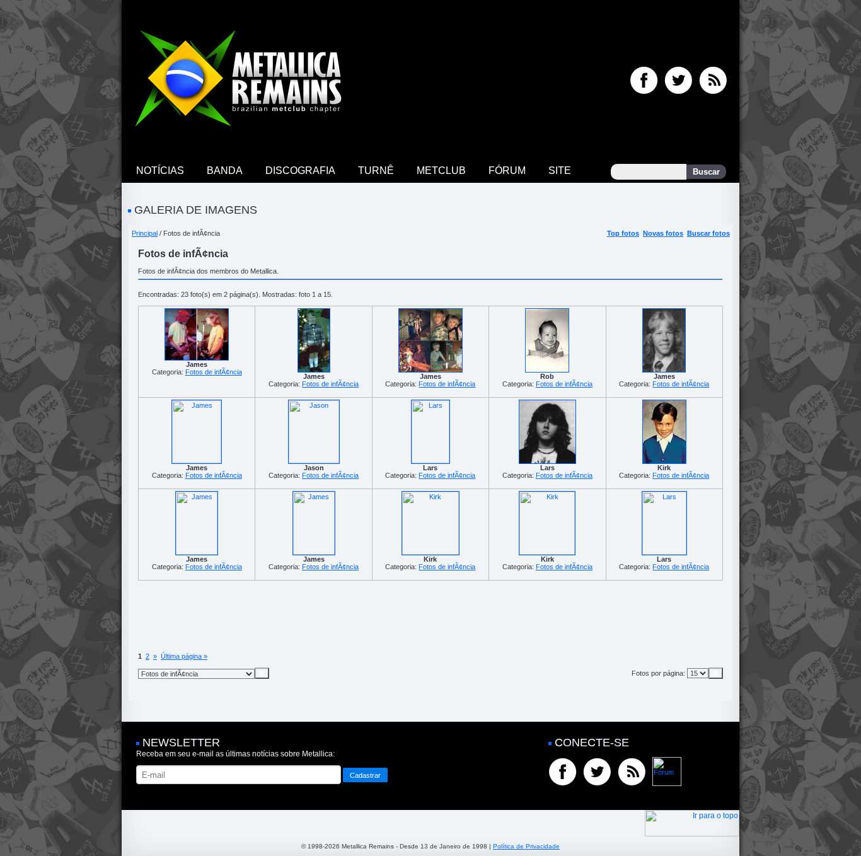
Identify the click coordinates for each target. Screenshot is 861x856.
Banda (225, 170)
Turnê (376, 170)
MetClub (441, 170)
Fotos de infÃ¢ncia (213, 372)
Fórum (507, 170)
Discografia (300, 170)
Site (559, 170)
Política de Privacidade (526, 846)
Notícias (160, 170)
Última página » (184, 656)
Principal (145, 233)
